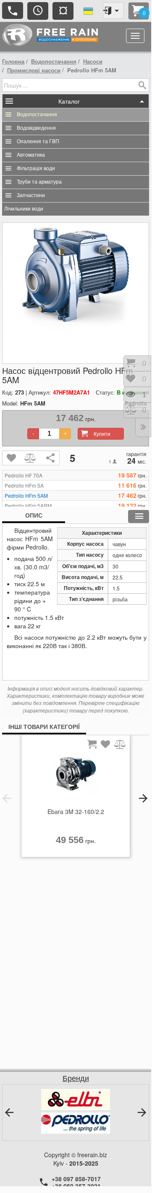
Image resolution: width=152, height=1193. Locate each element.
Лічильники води (23, 209)
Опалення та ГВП (38, 141)
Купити (102, 433)
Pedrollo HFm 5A (24, 485)
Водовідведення (36, 128)
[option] (76, 798)
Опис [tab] (33, 515)
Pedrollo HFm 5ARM (28, 506)
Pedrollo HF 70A (23, 475)
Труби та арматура (39, 182)
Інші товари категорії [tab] (44, 726)
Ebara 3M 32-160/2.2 (75, 811)
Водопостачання (53, 61)
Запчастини (31, 195)
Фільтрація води (36, 168)
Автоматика (31, 155)
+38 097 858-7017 (76, 1178)
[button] (6, 798)
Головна (13, 61)
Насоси (92, 61)
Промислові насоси (33, 70)
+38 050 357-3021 (76, 1186)
